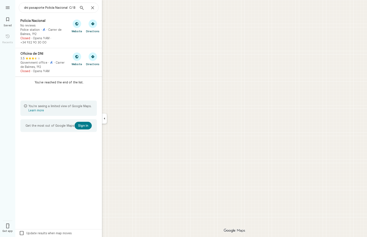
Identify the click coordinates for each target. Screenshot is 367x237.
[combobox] (50, 7)
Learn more (36, 110)
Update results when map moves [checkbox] (45, 233)
